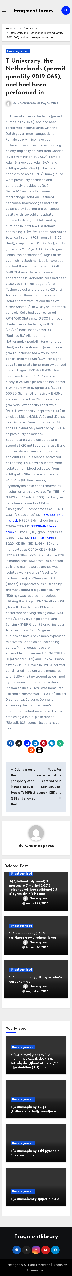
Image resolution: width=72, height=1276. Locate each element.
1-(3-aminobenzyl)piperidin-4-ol (35, 1199)
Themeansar (36, 1270)
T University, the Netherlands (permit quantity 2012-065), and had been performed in (35, 77)
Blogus (58, 1265)
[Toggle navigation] (4, 10)
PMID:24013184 (42, 538)
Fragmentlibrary (34, 11)
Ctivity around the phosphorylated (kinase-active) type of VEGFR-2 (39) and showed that (23, 787)
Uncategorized (17, 51)
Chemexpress (26, 103)
